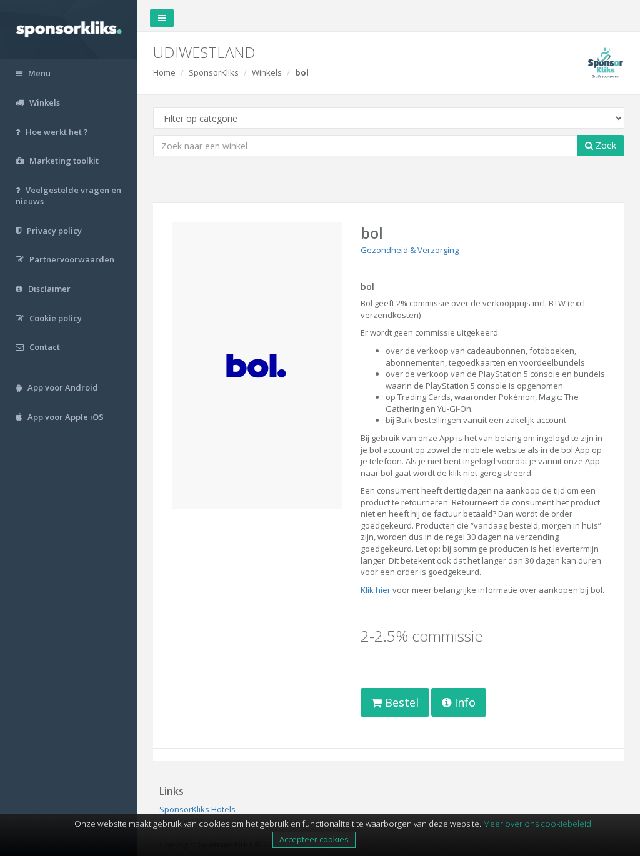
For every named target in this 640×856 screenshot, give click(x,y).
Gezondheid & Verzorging (410, 250)
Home (164, 72)
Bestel (400, 702)
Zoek (604, 145)
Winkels (267, 72)
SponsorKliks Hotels (197, 809)
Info (463, 702)
